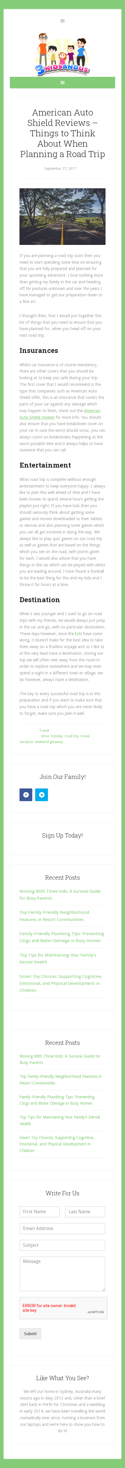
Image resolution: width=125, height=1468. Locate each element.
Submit (30, 1333)
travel (85, 736)
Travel (44, 731)
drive (45, 736)
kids (78, 633)
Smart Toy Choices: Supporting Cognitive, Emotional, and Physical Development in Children (60, 983)
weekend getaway (49, 742)
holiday (57, 736)
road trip (72, 736)
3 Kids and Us (62, 54)
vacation (26, 742)
